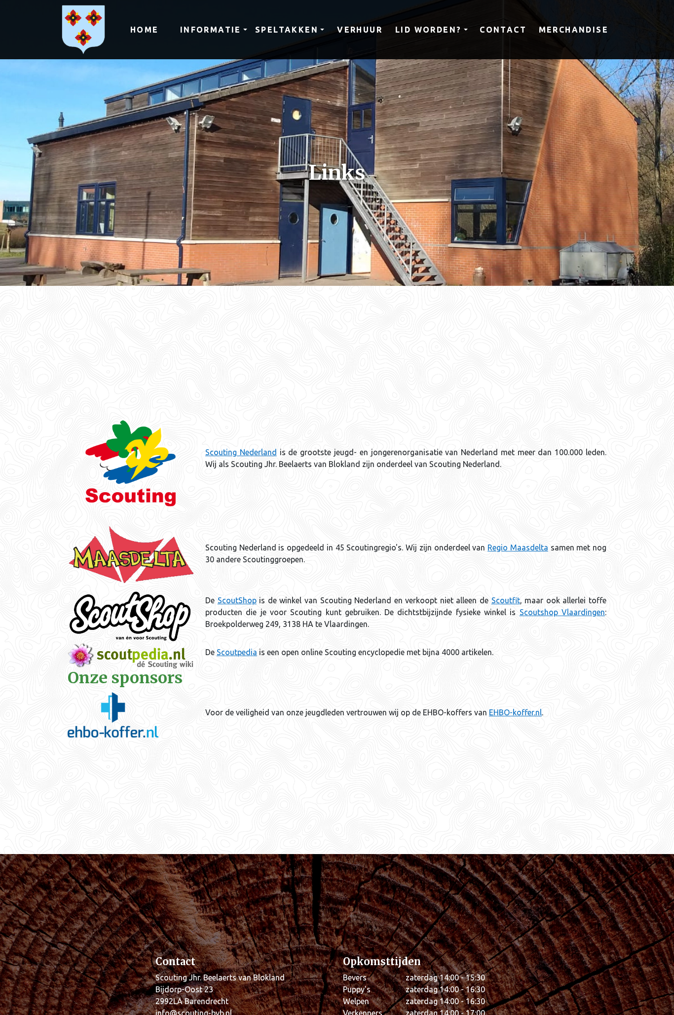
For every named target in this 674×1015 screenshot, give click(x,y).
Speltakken (286, 29)
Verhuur (359, 29)
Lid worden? (428, 29)
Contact (503, 29)
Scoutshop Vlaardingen (562, 612)
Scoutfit (505, 600)
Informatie (210, 29)
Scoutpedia (237, 652)
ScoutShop (237, 600)
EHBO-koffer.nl (515, 712)
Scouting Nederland (241, 452)
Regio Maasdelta (517, 547)
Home (144, 29)
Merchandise (573, 29)
